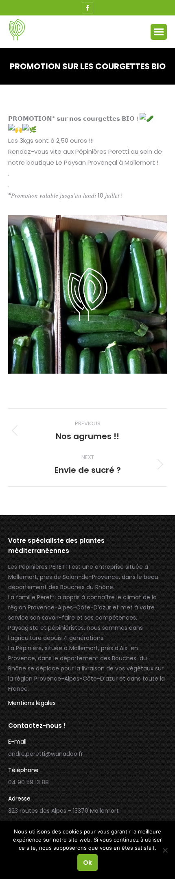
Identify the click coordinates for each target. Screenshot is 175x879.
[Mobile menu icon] (159, 32)
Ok (87, 862)
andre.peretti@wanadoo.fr (45, 754)
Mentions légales (32, 703)
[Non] (165, 850)
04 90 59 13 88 (28, 782)
